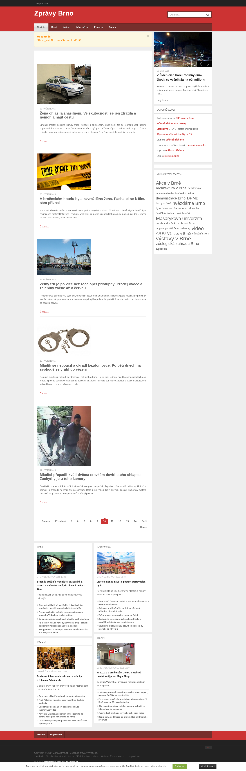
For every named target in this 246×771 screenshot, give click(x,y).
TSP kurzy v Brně (185, 118)
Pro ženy (98, 27)
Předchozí (60, 521)
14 (135, 521)
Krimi (54, 27)
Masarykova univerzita (179, 218)
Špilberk (161, 249)
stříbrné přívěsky (175, 150)
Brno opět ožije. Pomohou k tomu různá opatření (62, 696)
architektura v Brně (171, 188)
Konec (143, 527)
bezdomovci (195, 188)
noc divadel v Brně (165, 223)
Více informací (207, 766)
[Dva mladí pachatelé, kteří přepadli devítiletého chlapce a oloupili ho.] (64, 435)
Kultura (66, 27)
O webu (41, 734)
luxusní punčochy (196, 145)
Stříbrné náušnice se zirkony (171, 123)
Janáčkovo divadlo (186, 208)
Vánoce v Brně (179, 234)
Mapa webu (56, 734)
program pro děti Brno (167, 228)
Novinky (41, 27)
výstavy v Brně (173, 238)
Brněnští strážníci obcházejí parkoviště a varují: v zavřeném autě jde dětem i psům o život (61, 585)
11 (112, 521)
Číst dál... (44, 141)
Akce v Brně (168, 183)
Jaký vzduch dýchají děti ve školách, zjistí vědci (121, 713)
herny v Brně (163, 203)
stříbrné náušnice (175, 140)
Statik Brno (163, 129)
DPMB (192, 198)
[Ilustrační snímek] (64, 84)
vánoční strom (200, 233)
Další (144, 521)
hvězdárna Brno (189, 203)
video (198, 228)
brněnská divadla (165, 193)
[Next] (200, 64)
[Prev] (208, 64)
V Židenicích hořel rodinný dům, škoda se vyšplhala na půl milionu (181, 77)
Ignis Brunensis (164, 208)
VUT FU (161, 233)
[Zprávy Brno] (51, 14)
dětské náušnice (171, 156)
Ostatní (112, 27)
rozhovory (185, 228)
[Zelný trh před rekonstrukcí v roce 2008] (64, 257)
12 (119, 521)
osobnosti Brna (185, 223)
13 (127, 521)
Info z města (82, 27)
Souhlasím (180, 766)
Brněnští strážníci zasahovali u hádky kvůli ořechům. (64, 619)
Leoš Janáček (183, 213)
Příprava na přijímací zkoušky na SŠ (174, 134)
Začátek (46, 521)
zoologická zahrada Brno (177, 243)
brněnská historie (185, 193)
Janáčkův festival (165, 213)
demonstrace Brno (170, 198)
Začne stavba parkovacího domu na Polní (118, 615)
